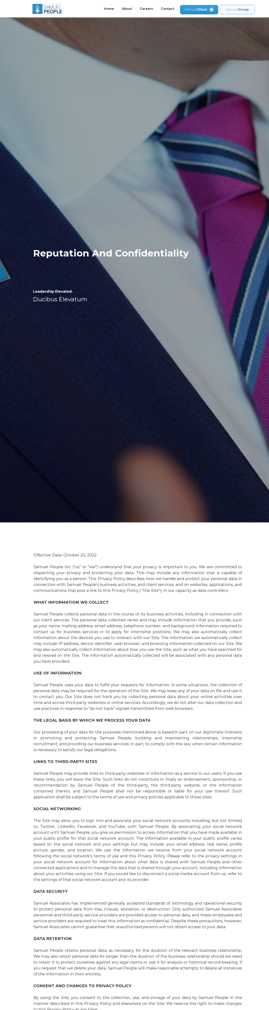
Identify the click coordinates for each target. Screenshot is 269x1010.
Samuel (237, 9)
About (127, 9)
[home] (43, 9)
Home (109, 9)
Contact (167, 9)
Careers (146, 9)
